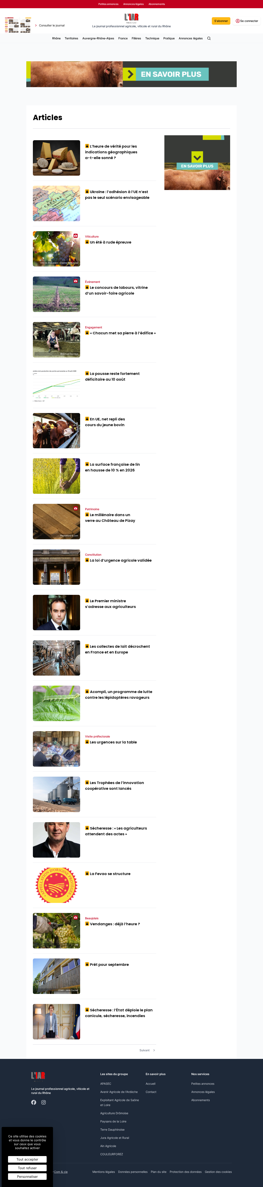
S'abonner (221, 21)
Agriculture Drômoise (114, 1113)
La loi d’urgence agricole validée (119, 560)
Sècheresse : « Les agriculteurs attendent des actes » (116, 831)
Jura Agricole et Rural (114, 1137)
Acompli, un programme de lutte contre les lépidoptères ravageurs (118, 694)
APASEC (105, 1083)
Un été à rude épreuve (109, 242)
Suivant (145, 1050)
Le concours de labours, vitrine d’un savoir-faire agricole (116, 290)
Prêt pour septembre (108, 964)
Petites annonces (202, 1083)
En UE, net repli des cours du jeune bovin (105, 422)
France (123, 38)
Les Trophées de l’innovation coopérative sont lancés (114, 785)
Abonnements (200, 1100)
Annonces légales (191, 38)
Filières (136, 38)
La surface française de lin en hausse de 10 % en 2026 (112, 467)
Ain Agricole (108, 1146)
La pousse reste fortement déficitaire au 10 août (112, 376)
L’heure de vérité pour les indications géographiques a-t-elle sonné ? (111, 152)
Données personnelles (133, 1171)
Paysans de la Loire (113, 1121)
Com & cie (61, 1171)
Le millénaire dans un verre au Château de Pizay (110, 517)
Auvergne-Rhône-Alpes (98, 38)
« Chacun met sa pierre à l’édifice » (121, 333)
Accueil (150, 1083)
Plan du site (158, 1171)
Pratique (169, 38)
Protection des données (186, 1171)
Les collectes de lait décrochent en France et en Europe (117, 649)
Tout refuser (27, 1168)
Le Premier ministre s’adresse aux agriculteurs (110, 603)
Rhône (56, 38)
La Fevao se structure (108, 873)
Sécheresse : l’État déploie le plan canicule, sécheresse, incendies (119, 1012)
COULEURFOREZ (111, 1154)
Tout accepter (27, 1159)
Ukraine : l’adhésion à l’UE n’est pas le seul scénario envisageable (117, 194)
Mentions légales (103, 1171)
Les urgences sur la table (112, 742)
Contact (151, 1092)
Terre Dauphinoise (112, 1129)
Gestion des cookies (218, 1171)
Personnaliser (27, 1176)
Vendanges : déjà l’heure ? (113, 923)
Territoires (71, 38)
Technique (152, 38)
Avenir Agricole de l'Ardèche (119, 1092)
